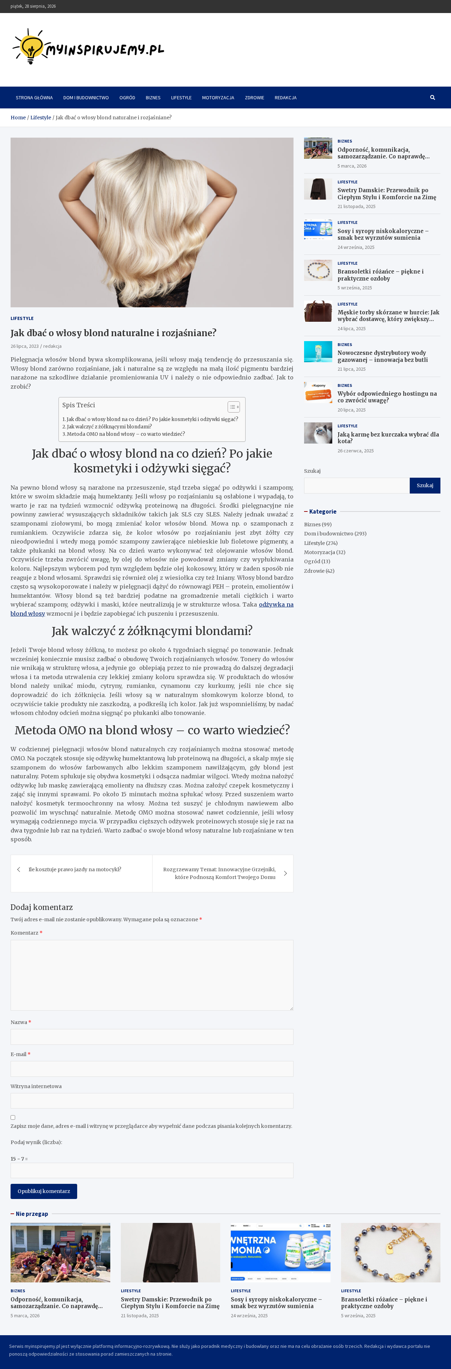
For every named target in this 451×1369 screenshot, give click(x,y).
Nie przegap (32, 1214)
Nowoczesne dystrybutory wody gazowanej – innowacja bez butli (383, 356)
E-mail (21, 1054)
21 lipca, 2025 (352, 369)
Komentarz (27, 933)
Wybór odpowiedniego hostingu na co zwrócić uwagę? (387, 397)
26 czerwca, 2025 (356, 450)
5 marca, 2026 (352, 166)
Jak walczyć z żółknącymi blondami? (109, 427)
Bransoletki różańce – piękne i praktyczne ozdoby (381, 275)
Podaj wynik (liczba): (36, 1142)
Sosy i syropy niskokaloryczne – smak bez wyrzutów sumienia (383, 234)
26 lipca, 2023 (25, 346)
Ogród (127, 97)
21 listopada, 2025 (357, 206)
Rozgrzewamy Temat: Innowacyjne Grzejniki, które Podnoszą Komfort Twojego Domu (219, 873)
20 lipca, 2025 (352, 410)
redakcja (52, 346)
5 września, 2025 (355, 287)
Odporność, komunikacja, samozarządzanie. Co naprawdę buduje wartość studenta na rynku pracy (385, 160)
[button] (230, 408)
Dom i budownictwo (86, 97)
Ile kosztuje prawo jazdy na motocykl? (75, 869)
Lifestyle (181, 97)
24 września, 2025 (356, 247)
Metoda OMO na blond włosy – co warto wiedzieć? (126, 434)
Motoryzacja (218, 97)
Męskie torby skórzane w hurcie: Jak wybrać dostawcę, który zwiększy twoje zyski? (389, 319)
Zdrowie (254, 97)
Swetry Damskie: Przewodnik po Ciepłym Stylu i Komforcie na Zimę (387, 194)
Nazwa (21, 1022)
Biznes (153, 97)
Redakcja (286, 97)
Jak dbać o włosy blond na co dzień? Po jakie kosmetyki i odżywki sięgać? (152, 419)
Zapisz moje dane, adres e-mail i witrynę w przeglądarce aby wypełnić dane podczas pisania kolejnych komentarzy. (151, 1126)
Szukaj (312, 471)
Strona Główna (34, 97)
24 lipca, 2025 (352, 328)
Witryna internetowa (36, 1086)
